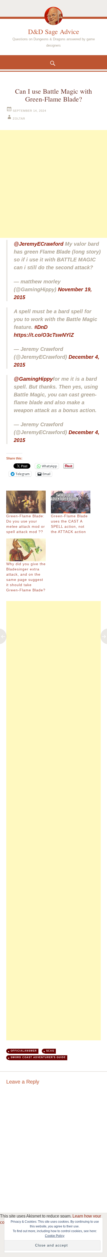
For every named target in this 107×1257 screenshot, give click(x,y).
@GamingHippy (33, 379)
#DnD (41, 327)
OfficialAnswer (24, 1051)
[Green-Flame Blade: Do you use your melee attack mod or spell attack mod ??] (26, 502)
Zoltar (19, 118)
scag (50, 1051)
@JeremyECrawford (38, 244)
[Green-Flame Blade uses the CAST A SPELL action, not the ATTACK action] (70, 502)
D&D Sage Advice (53, 31)
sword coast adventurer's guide (38, 1057)
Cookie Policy (54, 1236)
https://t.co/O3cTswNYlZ (44, 335)
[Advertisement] (53, 184)
